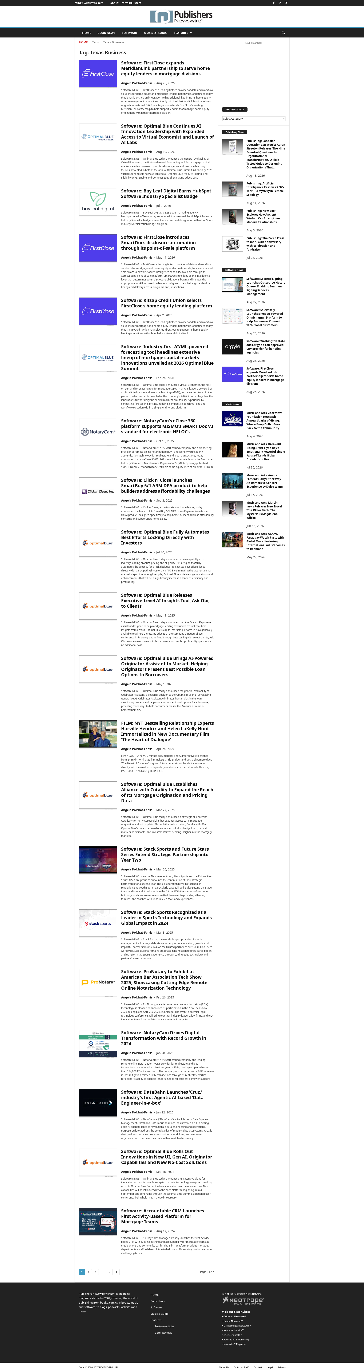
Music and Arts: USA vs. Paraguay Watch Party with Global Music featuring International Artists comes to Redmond (265, 541)
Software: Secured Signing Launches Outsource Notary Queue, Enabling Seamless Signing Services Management (265, 286)
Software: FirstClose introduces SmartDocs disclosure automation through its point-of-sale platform (158, 242)
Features (181, 33)
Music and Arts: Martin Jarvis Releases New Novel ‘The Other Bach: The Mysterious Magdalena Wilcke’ (264, 510)
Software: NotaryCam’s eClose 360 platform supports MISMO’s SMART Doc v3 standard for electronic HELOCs (167, 426)
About (114, 3)
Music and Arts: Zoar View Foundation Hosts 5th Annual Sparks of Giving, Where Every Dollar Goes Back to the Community (264, 420)
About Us (224, 1367)
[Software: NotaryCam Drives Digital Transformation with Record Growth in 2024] (98, 1044)
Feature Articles (164, 1326)
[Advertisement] (253, 72)
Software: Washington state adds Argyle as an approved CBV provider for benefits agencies (265, 346)
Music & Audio (155, 33)
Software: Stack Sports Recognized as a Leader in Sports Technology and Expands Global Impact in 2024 (166, 917)
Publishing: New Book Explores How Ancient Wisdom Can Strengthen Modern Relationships (263, 216)
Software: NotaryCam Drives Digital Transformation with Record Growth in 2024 (163, 1038)
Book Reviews (163, 1333)
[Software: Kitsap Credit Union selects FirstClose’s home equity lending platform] (98, 312)
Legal (270, 1367)
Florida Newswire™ (233, 1321)
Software (130, 33)
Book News (106, 33)
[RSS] (280, 3)
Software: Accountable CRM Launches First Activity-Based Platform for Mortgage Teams (162, 1216)
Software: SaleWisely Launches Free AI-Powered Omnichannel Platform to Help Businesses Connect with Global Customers (264, 317)
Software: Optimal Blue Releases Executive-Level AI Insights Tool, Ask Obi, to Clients (165, 600)
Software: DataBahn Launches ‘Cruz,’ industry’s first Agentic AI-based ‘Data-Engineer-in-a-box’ (163, 1097)
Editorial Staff (131, 3)
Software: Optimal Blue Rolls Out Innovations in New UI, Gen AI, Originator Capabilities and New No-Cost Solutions (166, 1156)
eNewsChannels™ (232, 1334)
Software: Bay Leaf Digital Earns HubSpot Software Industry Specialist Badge (166, 193)
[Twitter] (286, 3)
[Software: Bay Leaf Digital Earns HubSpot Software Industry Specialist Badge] (98, 202)
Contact (258, 1367)
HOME (86, 33)
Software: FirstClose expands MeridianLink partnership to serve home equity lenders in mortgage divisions (165, 68)
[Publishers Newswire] (182, 16)
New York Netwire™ (233, 1330)
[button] (283, 32)
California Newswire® (234, 1316)
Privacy (282, 1367)
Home (83, 42)
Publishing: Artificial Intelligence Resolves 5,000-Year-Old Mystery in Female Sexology (265, 189)
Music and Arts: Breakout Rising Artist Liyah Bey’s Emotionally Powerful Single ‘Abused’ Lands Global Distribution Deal (265, 451)
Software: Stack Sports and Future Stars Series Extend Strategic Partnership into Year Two (165, 854)
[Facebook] (273, 3)
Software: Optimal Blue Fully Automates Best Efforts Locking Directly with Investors (165, 537)
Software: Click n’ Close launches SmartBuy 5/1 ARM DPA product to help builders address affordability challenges (165, 485)
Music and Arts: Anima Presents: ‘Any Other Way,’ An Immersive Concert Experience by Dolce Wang (264, 480)
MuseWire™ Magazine (234, 1344)
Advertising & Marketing (236, 1339)
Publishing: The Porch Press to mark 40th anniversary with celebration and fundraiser (265, 243)
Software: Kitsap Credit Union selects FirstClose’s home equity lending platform (166, 303)
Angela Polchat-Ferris (136, 83)
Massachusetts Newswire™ (237, 1325)
